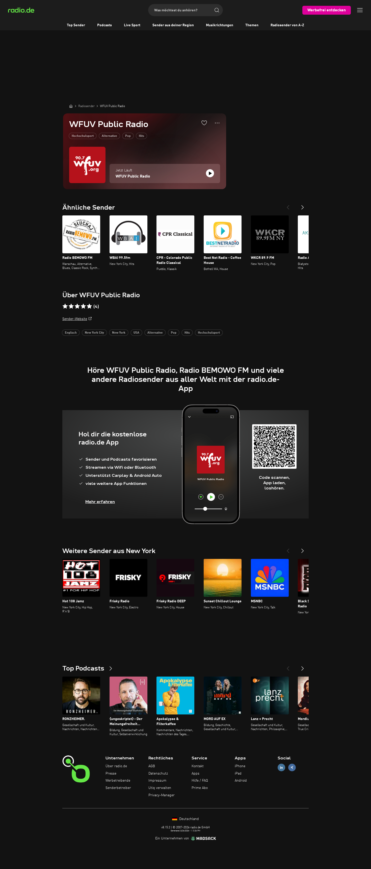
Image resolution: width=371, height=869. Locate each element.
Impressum (157, 780)
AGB (151, 766)
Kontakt (198, 766)
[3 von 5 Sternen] (77, 306)
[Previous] (288, 205)
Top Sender (76, 25)
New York (118, 332)
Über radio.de (116, 766)
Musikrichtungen (219, 25)
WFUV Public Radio (133, 177)
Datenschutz (158, 773)
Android (241, 780)
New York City (94, 332)
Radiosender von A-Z (287, 25)
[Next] (303, 205)
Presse (110, 773)
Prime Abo (200, 788)
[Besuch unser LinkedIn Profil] (281, 767)
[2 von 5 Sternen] (71, 306)
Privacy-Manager (161, 795)
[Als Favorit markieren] (204, 123)
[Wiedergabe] (210, 173)
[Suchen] (217, 10)
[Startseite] (71, 106)
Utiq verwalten (159, 788)
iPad (238, 773)
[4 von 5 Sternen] (83, 306)
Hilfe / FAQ (200, 780)
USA (136, 332)
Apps (195, 773)
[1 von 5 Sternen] (65, 306)
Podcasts (104, 25)
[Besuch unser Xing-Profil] (292, 767)
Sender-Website (74, 319)
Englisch (71, 332)
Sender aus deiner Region (173, 25)
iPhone (240, 766)
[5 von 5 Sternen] (89, 306)
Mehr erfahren (100, 501)
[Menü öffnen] (360, 10)
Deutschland (188, 819)
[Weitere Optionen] (217, 123)
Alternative (109, 136)
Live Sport (132, 25)
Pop (128, 136)
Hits (141, 136)
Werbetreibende (117, 780)
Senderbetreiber (118, 788)
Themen (251, 25)
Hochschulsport (83, 136)
